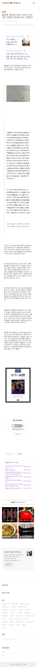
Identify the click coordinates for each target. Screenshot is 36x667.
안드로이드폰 (6, 604)
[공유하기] (10, 454)
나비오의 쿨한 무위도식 (11, 3)
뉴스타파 (5, 622)
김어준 (21, 610)
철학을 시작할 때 (9, 470)
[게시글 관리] (12, 454)
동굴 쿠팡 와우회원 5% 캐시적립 (17, 54)
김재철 (20, 613)
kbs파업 (18, 619)
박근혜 (12, 616)
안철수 (4, 625)
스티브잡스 (20, 616)
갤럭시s (14, 607)
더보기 (3, 628)
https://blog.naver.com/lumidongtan (16, 36)
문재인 (12, 622)
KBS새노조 (6, 607)
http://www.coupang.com (14, 51)
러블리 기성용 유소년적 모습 (12, 488)
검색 (32, 639)
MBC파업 (27, 613)
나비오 (13, 613)
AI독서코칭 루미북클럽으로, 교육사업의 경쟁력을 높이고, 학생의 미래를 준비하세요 (12, 43)
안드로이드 (6, 613)
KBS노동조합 (21, 622)
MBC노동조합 (25, 604)
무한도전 (26, 619)
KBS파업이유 (23, 607)
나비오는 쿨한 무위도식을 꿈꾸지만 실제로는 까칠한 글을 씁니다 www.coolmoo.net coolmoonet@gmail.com (13, 557)
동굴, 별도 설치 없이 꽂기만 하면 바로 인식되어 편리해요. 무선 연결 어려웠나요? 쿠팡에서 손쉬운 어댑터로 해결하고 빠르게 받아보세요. (18, 58)
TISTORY (18, 664)
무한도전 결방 (30, 616)
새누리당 (15, 604)
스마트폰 (11, 625)
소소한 (7, 462)
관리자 (24, 664)
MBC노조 (30, 622)
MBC (18, 625)
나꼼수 (28, 610)
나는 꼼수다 (13, 610)
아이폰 (4, 619)
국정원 (11, 619)
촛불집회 (5, 616)
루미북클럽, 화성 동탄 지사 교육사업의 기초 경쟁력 (12, 39)
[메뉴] (33, 3)
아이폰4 (5, 610)
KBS (24, 625)
